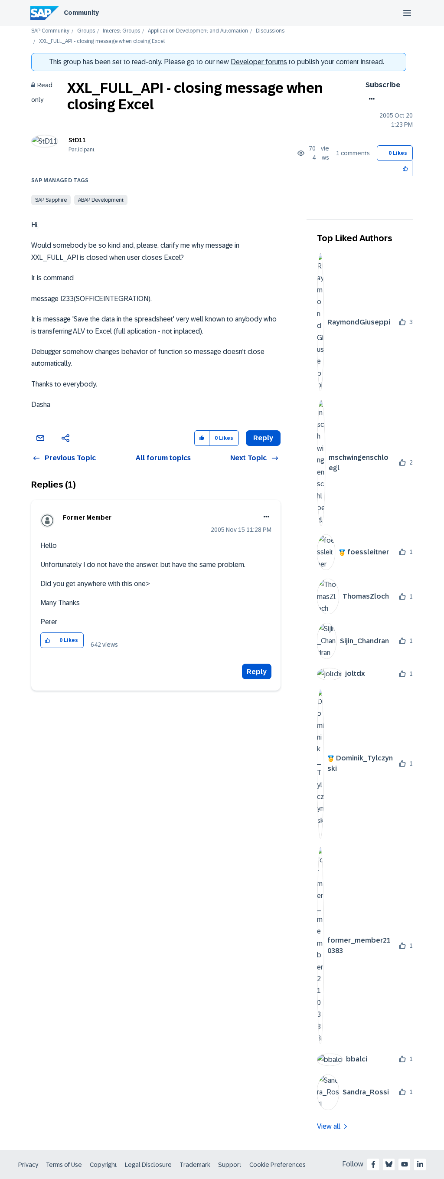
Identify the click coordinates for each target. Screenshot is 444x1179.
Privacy (28, 1164)
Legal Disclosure (148, 1164)
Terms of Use (64, 1164)
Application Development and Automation (198, 31)
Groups (86, 31)
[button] (405, 168)
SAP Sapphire (51, 200)
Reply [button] (263, 438)
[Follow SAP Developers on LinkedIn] (420, 1164)
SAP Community (50, 31)
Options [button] (370, 99)
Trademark (195, 1164)
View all (328, 1126)
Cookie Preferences (277, 1164)
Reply (257, 671)
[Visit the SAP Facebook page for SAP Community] (373, 1164)
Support (230, 1164)
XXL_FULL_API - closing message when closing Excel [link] (102, 41)
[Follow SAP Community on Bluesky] (388, 1164)
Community (81, 12)
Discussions (270, 31)
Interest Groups (121, 31)
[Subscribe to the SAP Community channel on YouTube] (404, 1164)
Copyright (103, 1164)
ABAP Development (101, 200)
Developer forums (259, 62)
